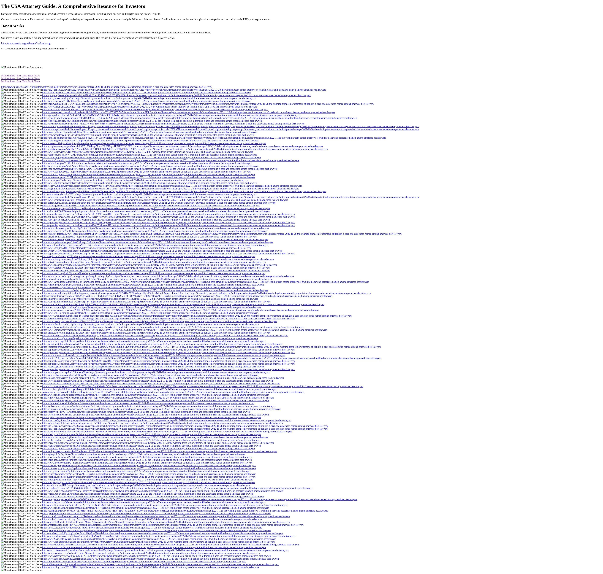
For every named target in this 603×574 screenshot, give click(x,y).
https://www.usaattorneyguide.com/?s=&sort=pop (25, 43)
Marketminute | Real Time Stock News (20, 75)
